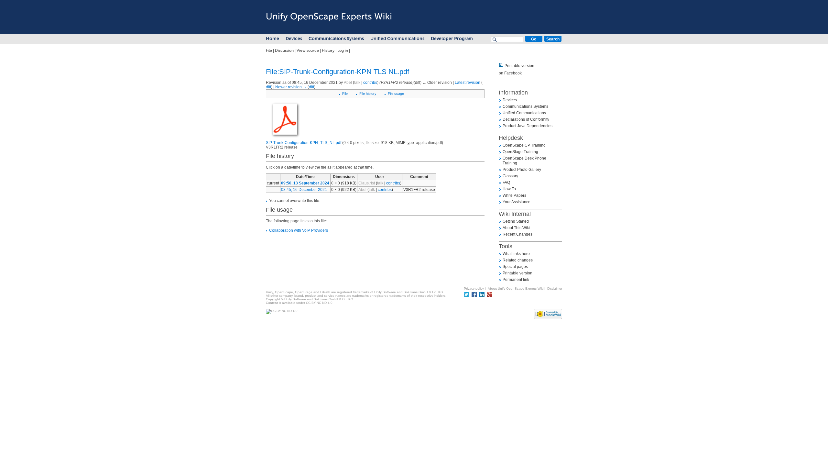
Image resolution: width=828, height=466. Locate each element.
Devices (294, 38)
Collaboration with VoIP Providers (298, 230)
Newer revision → (291, 87)
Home (272, 38)
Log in (342, 50)
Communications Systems (336, 38)
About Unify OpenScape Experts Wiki (515, 288)
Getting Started (516, 221)
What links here (516, 253)
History (328, 50)
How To (509, 189)
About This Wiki (516, 228)
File (269, 50)
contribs (370, 82)
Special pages (515, 266)
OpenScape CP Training (524, 145)
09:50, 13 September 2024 (305, 183)
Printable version (519, 65)
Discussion (284, 50)
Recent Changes (517, 234)
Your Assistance (516, 202)
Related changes (518, 260)
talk (357, 82)
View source (308, 50)
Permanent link (516, 279)
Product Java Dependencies (527, 126)
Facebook (513, 73)
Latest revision (467, 82)
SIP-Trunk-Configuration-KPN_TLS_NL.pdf (303, 142)
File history (367, 93)
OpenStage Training (520, 152)
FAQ (506, 182)
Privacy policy (474, 288)
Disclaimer (554, 288)
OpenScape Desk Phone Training (524, 160)
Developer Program (452, 38)
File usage (396, 93)
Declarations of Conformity (526, 119)
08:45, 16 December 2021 (304, 189)
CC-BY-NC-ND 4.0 (319, 303)
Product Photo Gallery (522, 169)
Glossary (510, 176)
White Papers (514, 195)
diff (268, 87)
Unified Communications (397, 38)
